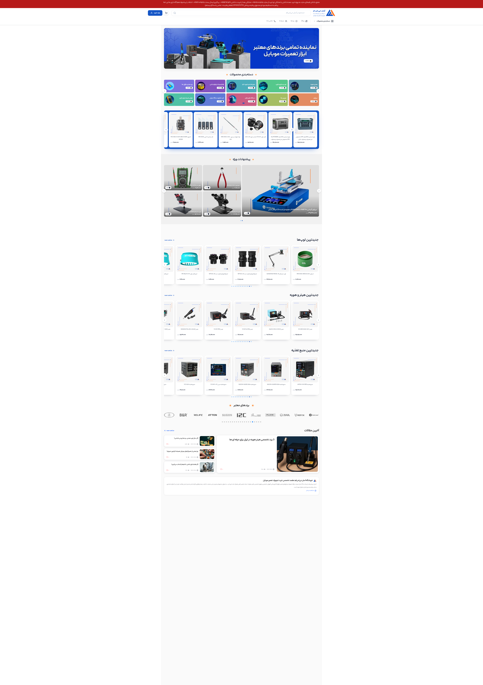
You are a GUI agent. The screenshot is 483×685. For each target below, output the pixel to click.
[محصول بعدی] (292, 130)
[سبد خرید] (166, 13)
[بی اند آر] (198, 415)
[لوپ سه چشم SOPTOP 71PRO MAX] (280, 165)
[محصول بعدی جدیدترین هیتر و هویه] (318, 320)
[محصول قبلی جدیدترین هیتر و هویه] (165, 320)
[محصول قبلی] (166, 130)
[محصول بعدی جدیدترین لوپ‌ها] (318, 265)
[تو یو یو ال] (299, 415)
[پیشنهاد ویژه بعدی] (319, 191)
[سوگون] (241, 415)
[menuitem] (323, 21)
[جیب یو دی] (169, 415)
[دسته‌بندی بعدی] (318, 91)
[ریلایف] (212, 415)
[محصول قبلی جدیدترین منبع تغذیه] (165, 375)
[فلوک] (285, 415)
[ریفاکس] (314, 415)
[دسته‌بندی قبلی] (165, 91)
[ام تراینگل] (270, 415)
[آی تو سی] (256, 415)
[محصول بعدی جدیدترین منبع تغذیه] (318, 375)
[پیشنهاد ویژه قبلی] (164, 191)
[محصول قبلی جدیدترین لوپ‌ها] (165, 265)
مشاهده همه (168, 240)
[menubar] (323, 21)
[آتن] (227, 415)
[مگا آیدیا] (183, 415)
